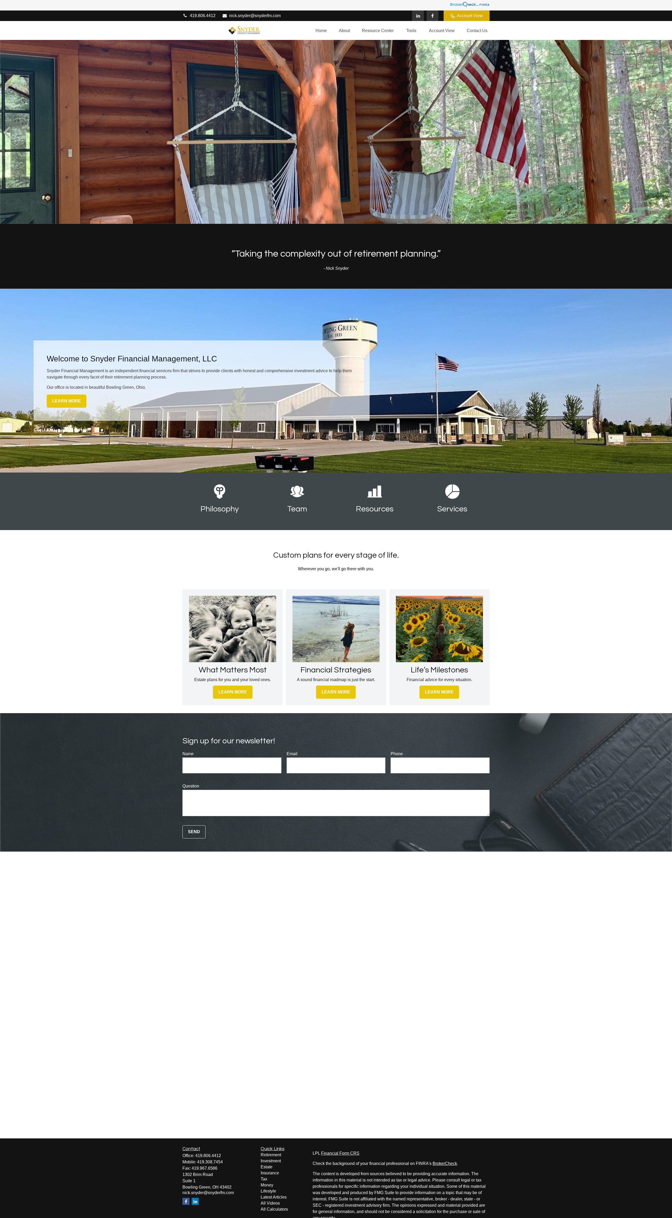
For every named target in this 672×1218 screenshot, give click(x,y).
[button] (321, 30)
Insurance (270, 1173)
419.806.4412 (203, 15)
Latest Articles (274, 1197)
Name (188, 753)
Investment (271, 1161)
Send (194, 832)
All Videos (270, 1203)
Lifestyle (268, 1191)
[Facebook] (432, 16)
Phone (397, 753)
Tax (264, 1179)
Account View (470, 15)
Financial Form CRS (340, 1153)
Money (267, 1185)
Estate (266, 1167)
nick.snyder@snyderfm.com (255, 15)
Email (292, 753)
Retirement (271, 1155)
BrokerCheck (445, 1163)
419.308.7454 (210, 1162)
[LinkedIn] (418, 16)
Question (190, 786)
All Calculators (274, 1209)
